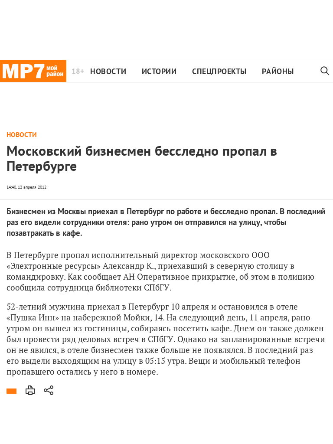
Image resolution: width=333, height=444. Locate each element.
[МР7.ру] (33, 71)
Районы (278, 71)
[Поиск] (325, 71)
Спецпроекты (219, 71)
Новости (108, 71)
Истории (159, 71)
